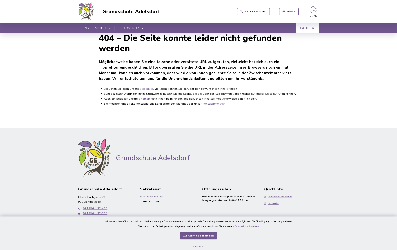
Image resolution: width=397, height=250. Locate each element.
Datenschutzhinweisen (247, 226)
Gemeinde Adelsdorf (280, 196)
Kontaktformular (214, 104)
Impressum (198, 246)
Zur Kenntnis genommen (198, 235)
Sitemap (144, 99)
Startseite (146, 89)
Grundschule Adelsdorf (131, 12)
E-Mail (291, 11)
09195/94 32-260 (95, 213)
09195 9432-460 (255, 11)
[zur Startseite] (86, 12)
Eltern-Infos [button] (129, 28)
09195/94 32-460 (95, 208)
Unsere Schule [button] (95, 28)
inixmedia (273, 203)
